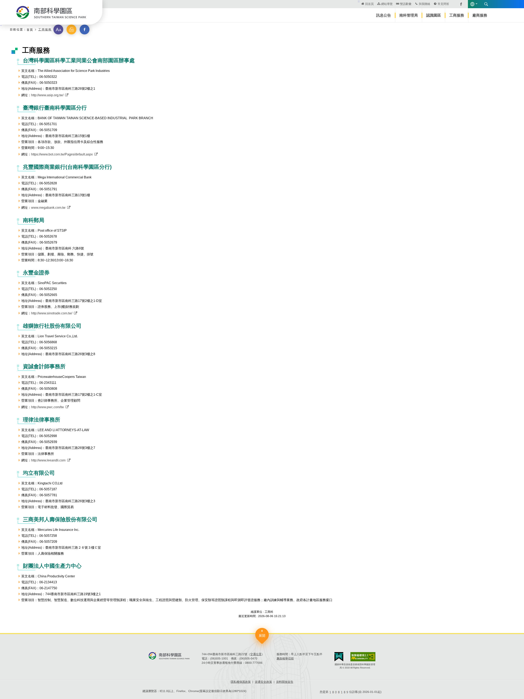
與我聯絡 (424, 4)
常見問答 (443, 4)
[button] (58, 29)
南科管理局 (408, 15)
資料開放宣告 (284, 681)
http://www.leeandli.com (48, 460)
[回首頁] (51, 12)
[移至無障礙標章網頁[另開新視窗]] (362, 656)
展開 (262, 635)
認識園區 (433, 15)
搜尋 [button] (486, 4)
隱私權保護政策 (241, 681)
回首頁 (369, 4)
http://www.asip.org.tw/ (47, 95)
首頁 (30, 29)
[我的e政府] (338, 656)
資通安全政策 (263, 681)
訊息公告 (383, 15)
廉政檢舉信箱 (285, 658)
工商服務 (456, 15)
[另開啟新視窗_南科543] (458, 4)
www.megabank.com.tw (48, 207)
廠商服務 (479, 15)
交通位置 (256, 654)
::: (359, 1)
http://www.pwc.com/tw (47, 407)
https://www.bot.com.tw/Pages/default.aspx (62, 154)
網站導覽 (387, 4)
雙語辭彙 (405, 4)
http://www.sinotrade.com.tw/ (51, 313)
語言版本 (472, 4)
